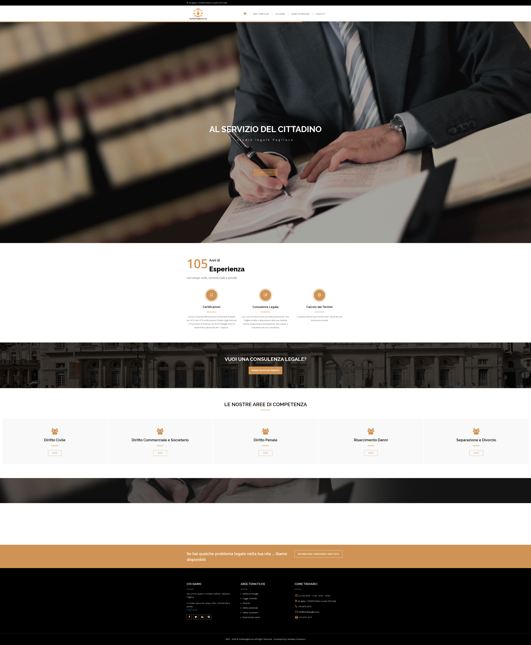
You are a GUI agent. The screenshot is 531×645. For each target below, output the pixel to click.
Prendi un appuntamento (265, 370)
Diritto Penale (265, 440)
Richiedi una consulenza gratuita (318, 554)
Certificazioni (211, 307)
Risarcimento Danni (371, 440)
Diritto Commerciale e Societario (160, 440)
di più (55, 453)
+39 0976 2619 (304, 606)
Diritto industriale (250, 608)
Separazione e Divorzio (476, 440)
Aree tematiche (261, 14)
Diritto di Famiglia (250, 593)
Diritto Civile (55, 440)
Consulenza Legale (266, 307)
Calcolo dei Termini (319, 307)
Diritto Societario (250, 612)
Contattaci (265, 173)
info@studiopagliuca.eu (309, 612)
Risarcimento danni (251, 617)
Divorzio (246, 603)
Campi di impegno (300, 14)
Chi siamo (280, 14)
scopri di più (192, 609)
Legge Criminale (250, 598)
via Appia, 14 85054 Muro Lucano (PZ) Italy (207, 2)
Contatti (320, 14)
